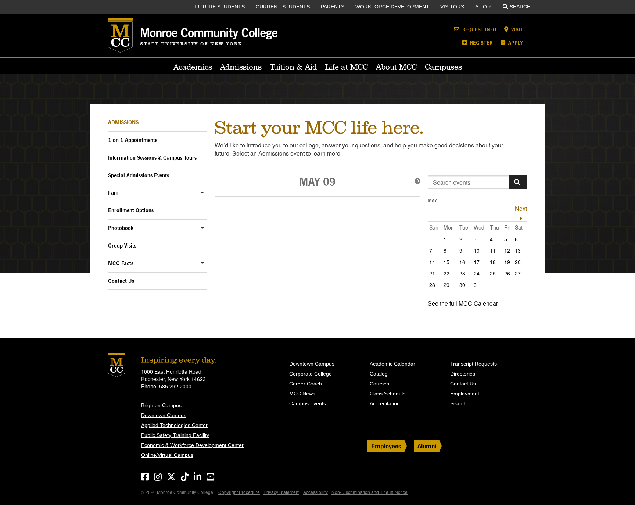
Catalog (379, 374)
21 (432, 273)
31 (477, 284)
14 (432, 262)
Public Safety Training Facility (175, 435)
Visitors (452, 7)
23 (462, 273)
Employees (386, 446)
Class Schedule (388, 393)
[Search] (518, 182)
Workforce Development (392, 7)
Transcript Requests (473, 364)
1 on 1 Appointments (132, 139)
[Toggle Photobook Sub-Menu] (202, 227)
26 (507, 273)
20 (518, 262)
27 (518, 273)
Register (480, 42)
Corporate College (310, 374)
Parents (332, 7)
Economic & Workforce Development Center (192, 445)
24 (477, 273)
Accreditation (385, 403)
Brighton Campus (161, 405)
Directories (462, 374)
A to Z (483, 7)
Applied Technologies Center (174, 425)
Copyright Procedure (239, 492)
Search (520, 7)
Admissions (241, 67)
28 (432, 284)
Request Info (478, 29)
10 (477, 250)
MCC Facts (120, 263)
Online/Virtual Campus (167, 455)
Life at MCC (346, 67)
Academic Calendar (392, 364)
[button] (415, 180)
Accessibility (315, 492)
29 (446, 284)
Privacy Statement (281, 492)
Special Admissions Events (138, 175)
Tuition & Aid (293, 67)
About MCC (396, 67)
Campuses (443, 67)
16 (462, 262)
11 (493, 250)
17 (477, 262)
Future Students (220, 7)
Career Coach (305, 384)
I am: (114, 192)
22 (446, 273)
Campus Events (307, 403)
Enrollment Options (131, 210)
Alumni (426, 446)
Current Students (283, 7)
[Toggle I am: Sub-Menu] (202, 192)
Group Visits (122, 245)
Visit (516, 29)
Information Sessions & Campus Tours (152, 157)
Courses (379, 384)
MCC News (302, 393)
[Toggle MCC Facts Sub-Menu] (202, 263)
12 (507, 250)
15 (446, 262)
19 (507, 262)
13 (518, 250)
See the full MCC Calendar (463, 303)
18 (493, 262)
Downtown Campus (163, 415)
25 (493, 273)
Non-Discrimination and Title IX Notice (369, 492)
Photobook (121, 227)
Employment (464, 393)
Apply (515, 42)
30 (462, 284)
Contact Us (121, 280)
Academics (192, 67)
